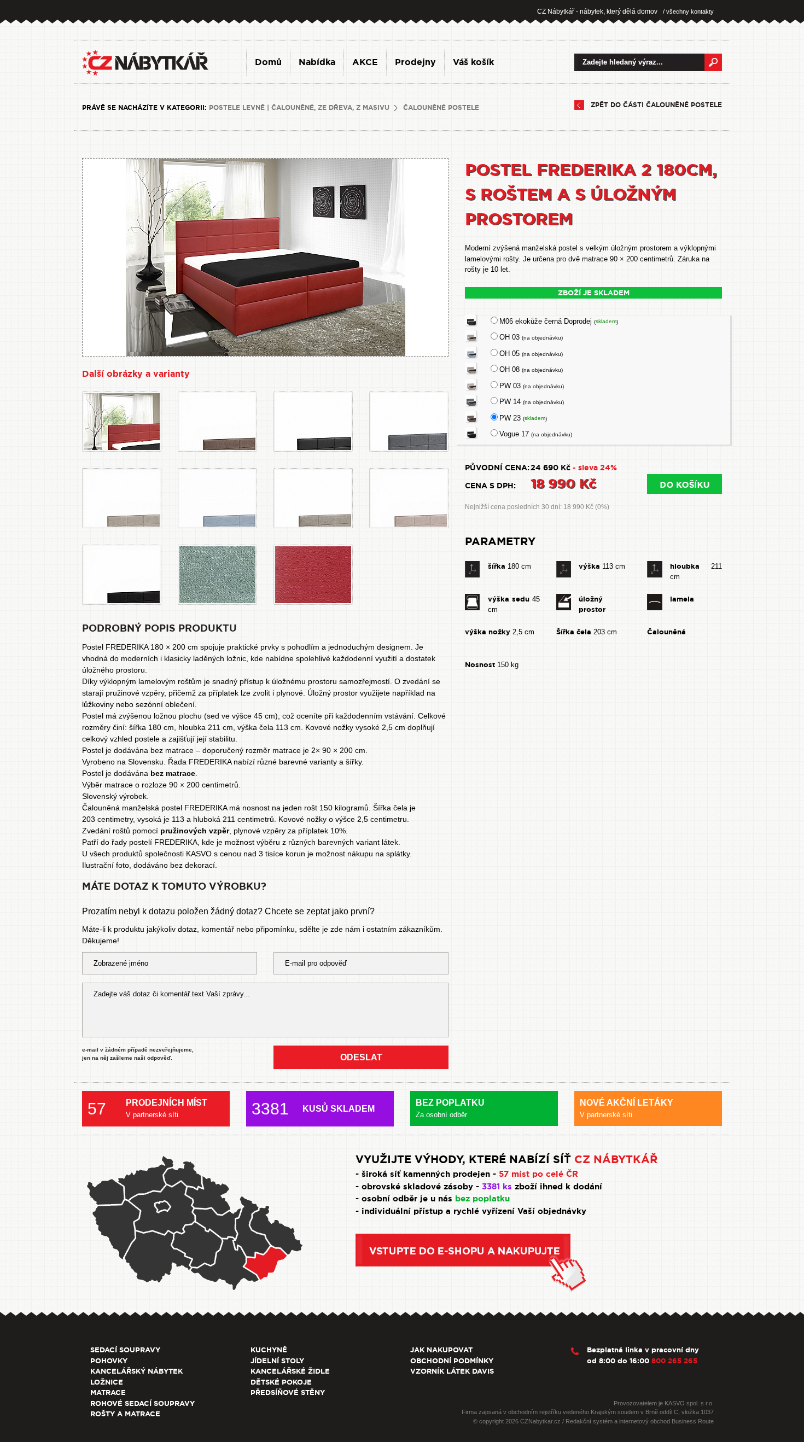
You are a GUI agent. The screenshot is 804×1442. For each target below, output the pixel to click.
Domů (268, 62)
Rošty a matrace (125, 1413)
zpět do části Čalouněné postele (656, 105)
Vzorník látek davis (452, 1371)
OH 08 (531, 369)
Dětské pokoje (281, 1382)
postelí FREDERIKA (163, 842)
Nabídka (317, 62)
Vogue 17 (535, 434)
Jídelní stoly (277, 1360)
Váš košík (473, 62)
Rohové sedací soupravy (142, 1403)
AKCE (365, 62)
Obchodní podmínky (451, 1360)
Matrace (108, 1392)
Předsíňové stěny (287, 1392)
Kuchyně (268, 1350)
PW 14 (531, 402)
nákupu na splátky (378, 853)
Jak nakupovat (441, 1350)
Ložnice (106, 1382)
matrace (118, 784)
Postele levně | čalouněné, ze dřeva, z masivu (299, 107)
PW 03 (531, 386)
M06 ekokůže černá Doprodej (558, 321)
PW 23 (523, 418)
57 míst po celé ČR (538, 1174)
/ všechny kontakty (688, 11)
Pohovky (108, 1360)
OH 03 (531, 337)
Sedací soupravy (125, 1350)
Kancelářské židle (290, 1371)
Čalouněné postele (441, 107)
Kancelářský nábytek (136, 1371)
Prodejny (415, 62)
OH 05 (531, 353)
